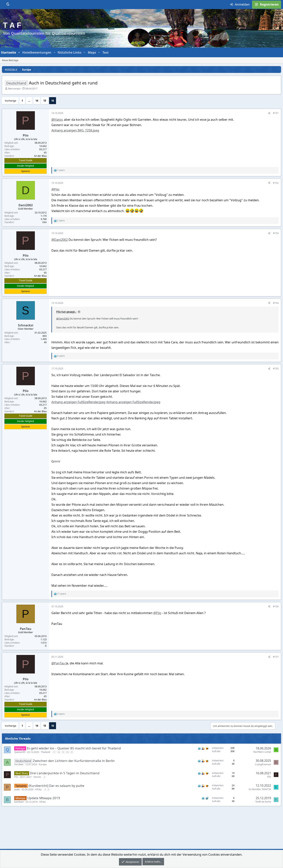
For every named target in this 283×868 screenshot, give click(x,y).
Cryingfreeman (263, 764)
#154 (276, 303)
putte (17, 789)
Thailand (45, 752)
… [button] (29, 100)
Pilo (16, 777)
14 (36, 100)
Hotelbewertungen (36, 52)
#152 (276, 183)
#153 (276, 233)
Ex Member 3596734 (260, 789)
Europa (43, 764)
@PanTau (58, 663)
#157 (276, 656)
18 (58, 752)
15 (44, 100)
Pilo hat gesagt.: (66, 311)
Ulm (44, 222)
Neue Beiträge (10, 60)
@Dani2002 (59, 240)
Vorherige (10, 100)
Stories (37, 777)
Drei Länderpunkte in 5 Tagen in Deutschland (64, 773)
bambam (19, 801)
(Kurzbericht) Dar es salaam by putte (56, 785)
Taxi (105, 52)
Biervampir (14, 88)
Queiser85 (19, 752)
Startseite (8, 52)
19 (63, 752)
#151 (276, 113)
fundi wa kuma (263, 801)
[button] (19, 52)
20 (67, 752)
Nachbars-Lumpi (262, 751)
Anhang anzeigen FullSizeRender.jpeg (78, 402)
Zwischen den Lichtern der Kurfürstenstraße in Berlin (74, 760)
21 (72, 752)
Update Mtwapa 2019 (43, 798)
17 (54, 752)
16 (52, 100)
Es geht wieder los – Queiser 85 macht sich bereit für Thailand (74, 748)
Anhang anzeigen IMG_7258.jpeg (75, 130)
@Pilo (55, 189)
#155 (276, 368)
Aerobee (18, 764)
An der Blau (40, 156)
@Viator (56, 119)
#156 (276, 606)
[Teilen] (269, 113)
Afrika (38, 789)
